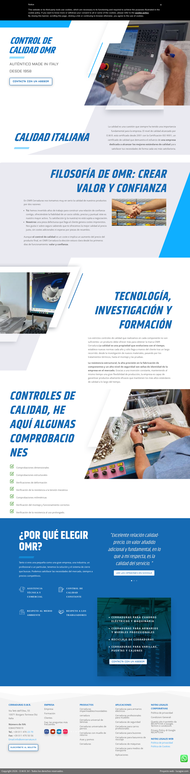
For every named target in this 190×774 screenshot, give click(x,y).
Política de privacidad (162, 713)
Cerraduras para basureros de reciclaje (130, 738)
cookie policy (142, 13)
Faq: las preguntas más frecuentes (56, 723)
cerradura (85, 715)
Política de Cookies (160, 746)
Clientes (48, 718)
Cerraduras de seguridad (127, 722)
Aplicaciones (121, 755)
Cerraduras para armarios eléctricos (128, 710)
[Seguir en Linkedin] (59, 731)
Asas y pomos (87, 739)
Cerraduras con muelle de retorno (93, 734)
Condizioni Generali (161, 717)
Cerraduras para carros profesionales (127, 727)
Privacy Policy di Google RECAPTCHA (163, 731)
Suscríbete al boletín (23, 747)
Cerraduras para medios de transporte (129, 749)
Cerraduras (85, 744)
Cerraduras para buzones (128, 733)
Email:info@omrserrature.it (22, 739)
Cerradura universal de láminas (91, 721)
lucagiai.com (182, 771)
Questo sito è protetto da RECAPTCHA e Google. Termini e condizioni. (163, 724)
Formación (49, 713)
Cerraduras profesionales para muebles (128, 716)
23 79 (30, 731)
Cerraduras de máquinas (127, 744)
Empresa (48, 709)
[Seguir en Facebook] (46, 731)
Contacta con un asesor (128, 661)
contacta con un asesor (31, 81)
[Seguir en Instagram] (65, 731)
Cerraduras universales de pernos (93, 727)
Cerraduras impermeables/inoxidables (93, 710)
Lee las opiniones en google (134, 573)
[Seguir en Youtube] (52, 731)
